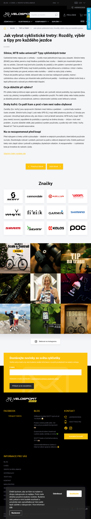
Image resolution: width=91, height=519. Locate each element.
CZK (80, 3)
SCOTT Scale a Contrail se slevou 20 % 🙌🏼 (46, 439)
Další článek (53, 166)
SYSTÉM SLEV (9, 473)
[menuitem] (10, 21)
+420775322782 (75, 422)
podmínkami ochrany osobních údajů (45, 379)
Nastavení (15, 513)
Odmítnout (57, 494)
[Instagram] (70, 428)
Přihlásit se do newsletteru (21, 386)
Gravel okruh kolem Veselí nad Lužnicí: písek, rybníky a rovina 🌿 (46, 433)
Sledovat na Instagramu (48, 341)
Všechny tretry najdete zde (15, 153)
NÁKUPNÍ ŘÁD (9, 484)
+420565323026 (75, 417)
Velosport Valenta (15, 416)
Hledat (56, 15)
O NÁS (12, 3)
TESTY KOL (8, 477)
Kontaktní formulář (76, 436)
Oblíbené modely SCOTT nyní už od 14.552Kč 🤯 (46, 417)
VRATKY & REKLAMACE (26, 3)
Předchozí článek (37, 166)
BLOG (6, 3)
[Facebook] (66, 428)
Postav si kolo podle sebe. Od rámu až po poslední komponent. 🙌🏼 (46, 425)
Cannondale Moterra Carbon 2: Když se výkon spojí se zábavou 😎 (46, 446)
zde (10, 507)
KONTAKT (7, 480)
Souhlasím (74, 494)
